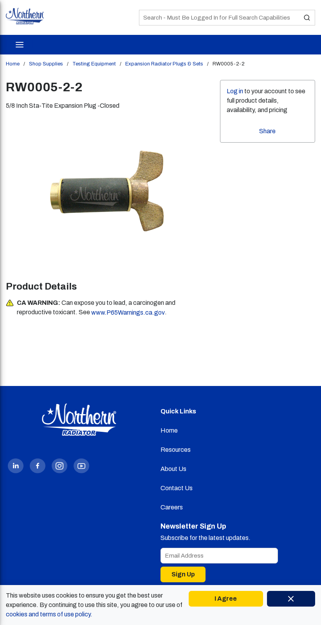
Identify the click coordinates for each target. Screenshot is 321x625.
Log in (235, 91)
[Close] (291, 599)
